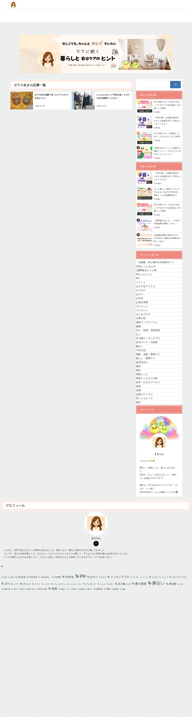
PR (30, 107)
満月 (138, 366)
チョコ (27, 584)
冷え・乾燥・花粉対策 (148, 330)
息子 (15, 589)
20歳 (12, 577)
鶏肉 (124, 589)
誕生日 (99, 589)
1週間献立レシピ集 (146, 270)
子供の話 (141, 350)
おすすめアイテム (145, 286)
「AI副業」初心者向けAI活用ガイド (155, 262)
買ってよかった (144, 398)
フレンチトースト (75, 584)
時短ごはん (31, 589)
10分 (5, 577)
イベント (141, 282)
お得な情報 (142, 302)
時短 (22, 589)
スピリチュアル (179, 577)
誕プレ (90, 589)
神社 (138, 370)
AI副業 (58, 577)
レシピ (103, 584)
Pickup (69, 576)
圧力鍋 (122, 584)
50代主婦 (22, 577)
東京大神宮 (43, 589)
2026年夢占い (46, 577)
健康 (138, 326)
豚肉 (108, 589)
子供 (181, 584)
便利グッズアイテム (147, 322)
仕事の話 (141, 318)
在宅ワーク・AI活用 (147, 342)
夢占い (139, 346)
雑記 (138, 402)
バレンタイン (59, 584)
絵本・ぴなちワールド (148, 382)
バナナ (47, 584)
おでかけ (90, 107)
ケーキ (145, 577)
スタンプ (164, 577)
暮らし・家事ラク (145, 358)
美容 (138, 386)
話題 (138, 390)
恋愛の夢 (7, 589)
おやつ (139, 294)
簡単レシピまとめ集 (147, 378)
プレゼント (142, 310)
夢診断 (172, 584)
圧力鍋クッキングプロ (148, 338)
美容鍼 (81, 589)
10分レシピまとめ (146, 266)
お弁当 (139, 298)
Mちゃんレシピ (144, 274)
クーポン (136, 577)
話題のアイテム (144, 394)
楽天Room (141, 362)
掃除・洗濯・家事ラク (148, 354)
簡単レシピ (142, 374)
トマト (37, 584)
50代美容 (33, 577)
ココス (155, 577)
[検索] (175, 84)
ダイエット (142, 306)
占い (138, 334)
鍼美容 (116, 589)
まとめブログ (143, 314)
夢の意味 (141, 583)
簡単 (54, 588)
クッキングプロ (119, 577)
